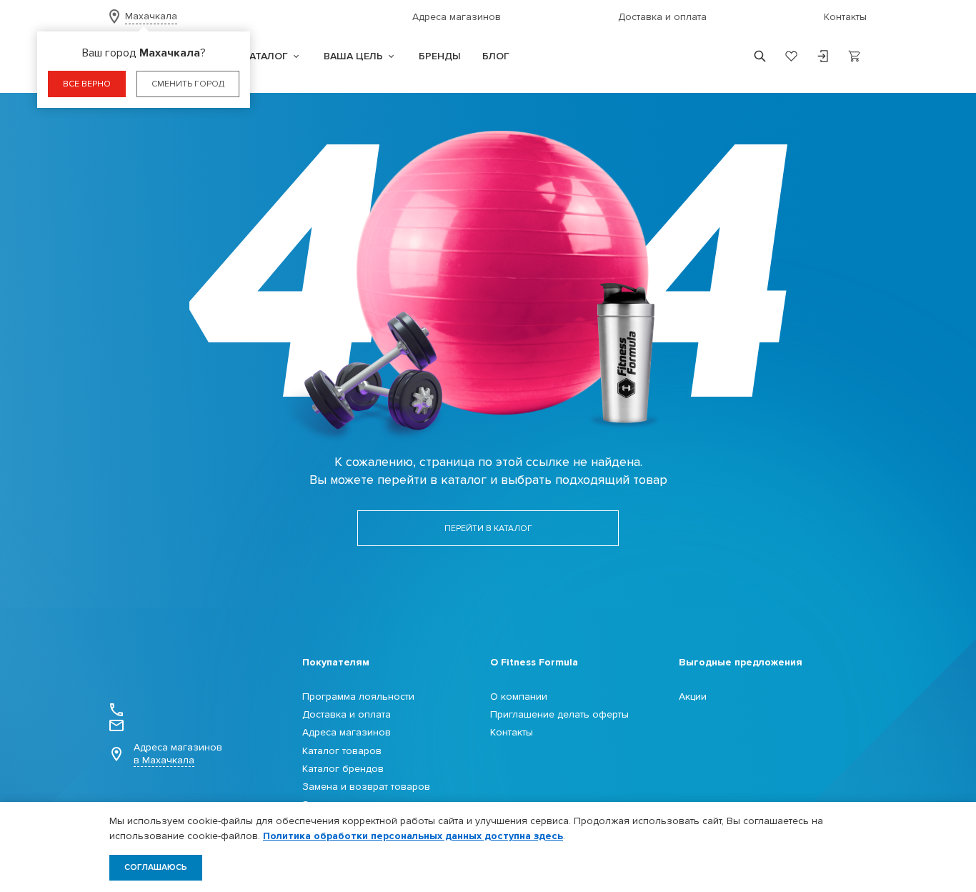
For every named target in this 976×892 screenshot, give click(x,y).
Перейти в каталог (488, 528)
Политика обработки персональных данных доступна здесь (413, 836)
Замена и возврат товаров (366, 786)
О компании (518, 696)
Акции (693, 696)
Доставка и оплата (662, 17)
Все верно (87, 84)
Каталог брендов (343, 769)
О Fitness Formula (534, 662)
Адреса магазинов (456, 17)
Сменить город (187, 84)
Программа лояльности (358, 696)
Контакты (845, 17)
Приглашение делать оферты (559, 714)
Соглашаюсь (155, 867)
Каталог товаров (342, 751)
